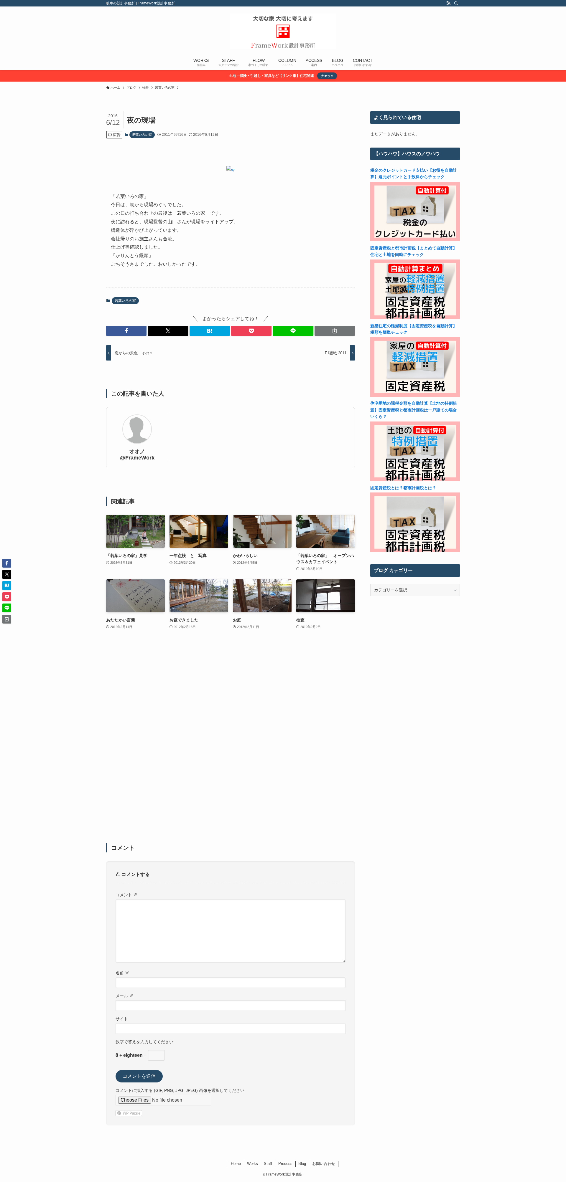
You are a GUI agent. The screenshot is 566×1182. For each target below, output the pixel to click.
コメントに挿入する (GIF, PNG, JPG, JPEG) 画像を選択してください (180, 1090)
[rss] (448, 3)
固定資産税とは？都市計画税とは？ (403, 487)
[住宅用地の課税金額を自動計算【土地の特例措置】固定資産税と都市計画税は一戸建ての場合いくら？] (415, 479)
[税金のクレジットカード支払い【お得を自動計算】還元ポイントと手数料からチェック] (415, 239)
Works (252, 1163)
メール (124, 995)
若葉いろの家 (142, 134)
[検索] (456, 3)
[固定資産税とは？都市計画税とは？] (415, 550)
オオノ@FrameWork (137, 455)
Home (236, 1163)
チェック (327, 75)
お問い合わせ (323, 1163)
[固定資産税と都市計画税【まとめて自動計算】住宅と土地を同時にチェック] (415, 317)
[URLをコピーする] (335, 331)
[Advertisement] (230, 740)
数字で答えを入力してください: (145, 1041)
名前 (122, 973)
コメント (126, 894)
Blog (302, 1163)
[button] (126, 331)
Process (285, 1163)
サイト (122, 1018)
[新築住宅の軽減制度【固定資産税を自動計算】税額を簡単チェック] (415, 395)
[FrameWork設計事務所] (283, 31)
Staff (268, 1163)
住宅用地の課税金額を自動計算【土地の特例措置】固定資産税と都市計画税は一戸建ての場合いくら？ (413, 410)
